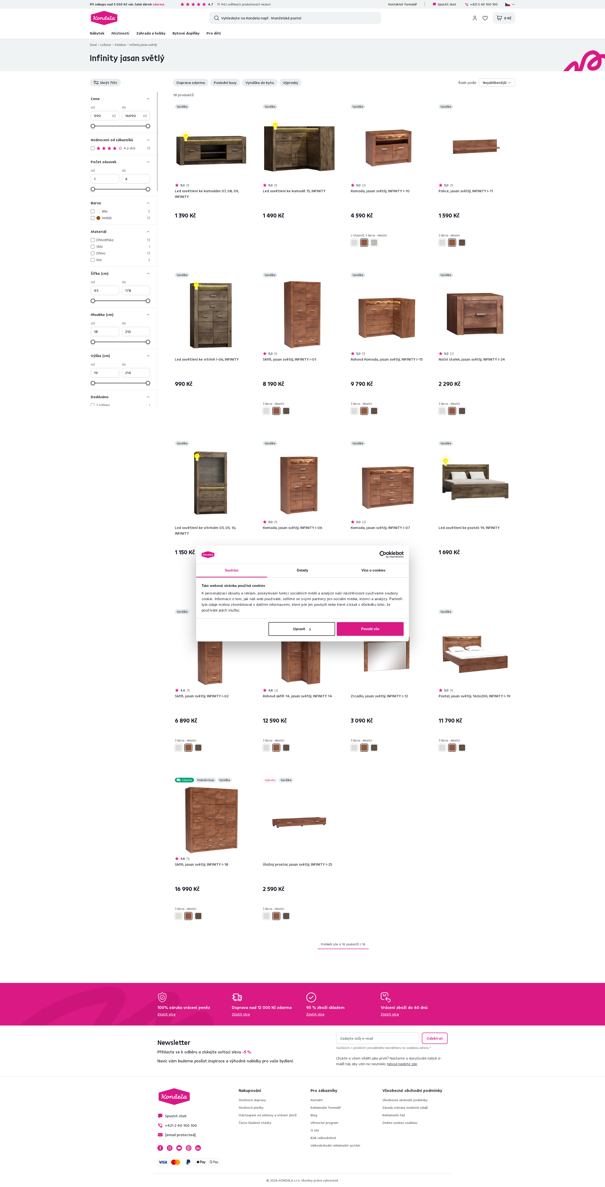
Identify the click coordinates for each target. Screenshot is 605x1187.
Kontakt (317, 1100)
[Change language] (510, 4)
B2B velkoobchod (323, 1138)
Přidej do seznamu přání (245, 107)
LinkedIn (198, 1148)
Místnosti (120, 33)
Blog (314, 1115)
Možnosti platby (251, 1107)
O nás (315, 1130)
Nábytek (97, 33)
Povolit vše (370, 629)
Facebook (160, 1148)
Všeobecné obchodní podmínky (405, 1100)
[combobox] (497, 83)
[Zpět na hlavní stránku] (104, 18)
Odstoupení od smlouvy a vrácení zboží (268, 1115)
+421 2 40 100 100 (484, 4)
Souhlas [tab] (231, 570)
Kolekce (120, 45)
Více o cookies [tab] (373, 570)
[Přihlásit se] (475, 18)
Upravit (299, 629)
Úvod (93, 45)
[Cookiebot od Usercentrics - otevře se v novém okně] (383, 554)
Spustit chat (447, 4)
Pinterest (188, 1148)
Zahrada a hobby (150, 33)
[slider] (93, 126)
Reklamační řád (393, 1115)
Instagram (170, 1148)
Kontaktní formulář (402, 4)
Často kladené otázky (255, 1123)
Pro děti (214, 33)
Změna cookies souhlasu (399, 1123)
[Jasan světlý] (364, 242)
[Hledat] (215, 18)
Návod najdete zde (402, 1063)
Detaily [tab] (302, 570)
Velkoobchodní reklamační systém (335, 1145)
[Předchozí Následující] (211, 146)
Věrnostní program (324, 1123)
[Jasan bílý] (354, 242)
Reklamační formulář (326, 1107)
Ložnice (105, 45)
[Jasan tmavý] (374, 242)
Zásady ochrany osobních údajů (405, 1107)
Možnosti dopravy (252, 1100)
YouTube (179, 1148)
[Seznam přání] (485, 18)
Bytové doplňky (186, 33)
